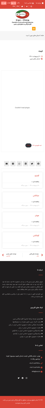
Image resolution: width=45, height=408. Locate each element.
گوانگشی (36, 235)
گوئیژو (37, 175)
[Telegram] (22, 378)
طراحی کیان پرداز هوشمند (22, 403)
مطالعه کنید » (35, 182)
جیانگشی (36, 195)
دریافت (28, 145)
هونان (37, 215)
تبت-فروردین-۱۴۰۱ (36, 145)
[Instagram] (26, 378)
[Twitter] (18, 378)
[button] (34, 28)
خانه (42, 35)
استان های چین (35, 35)
